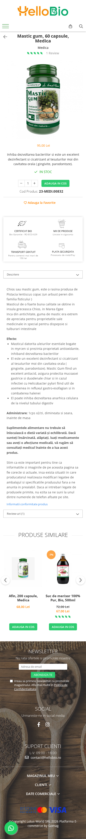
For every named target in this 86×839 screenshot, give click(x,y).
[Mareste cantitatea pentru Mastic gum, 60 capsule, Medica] (34, 183)
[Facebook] (39, 724)
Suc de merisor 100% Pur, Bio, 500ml (63, 598)
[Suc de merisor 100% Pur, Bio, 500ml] (63, 568)
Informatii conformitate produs (27, 504)
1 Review (52, 53)
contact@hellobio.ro (45, 757)
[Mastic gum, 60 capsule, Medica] (43, 99)
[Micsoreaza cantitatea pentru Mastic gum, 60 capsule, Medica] (21, 183)
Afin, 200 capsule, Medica (23, 598)
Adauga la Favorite (41, 203)
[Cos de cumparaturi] (70, 26)
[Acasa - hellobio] (43, 11)
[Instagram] (47, 724)
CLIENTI (41, 784)
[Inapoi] (3, 37)
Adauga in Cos (55, 183)
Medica (43, 48)
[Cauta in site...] (81, 26)
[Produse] (6, 27)
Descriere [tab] (13, 274)
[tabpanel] (43, 99)
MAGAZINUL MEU (41, 775)
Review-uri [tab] (15, 514)
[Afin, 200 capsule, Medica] (23, 568)
